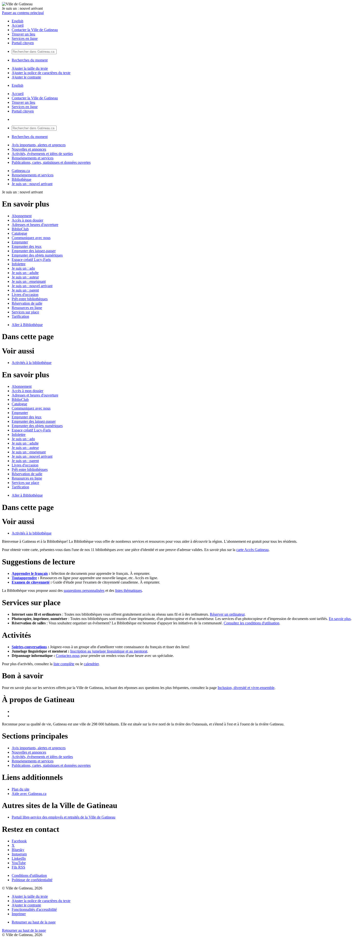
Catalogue (19, 233)
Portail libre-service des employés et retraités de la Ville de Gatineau (63, 817)
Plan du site (20, 789)
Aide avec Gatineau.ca (29, 794)
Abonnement (22, 216)
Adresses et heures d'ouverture (35, 225)
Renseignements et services (32, 158)
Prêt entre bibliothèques (30, 299)
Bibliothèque (21, 179)
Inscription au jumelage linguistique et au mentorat (108, 651)
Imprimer (19, 914)
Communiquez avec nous (31, 238)
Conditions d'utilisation (29, 875)
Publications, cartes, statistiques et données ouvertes (51, 162)
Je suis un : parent (25, 290)
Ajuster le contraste (26, 77)
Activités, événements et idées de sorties (42, 154)
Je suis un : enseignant (29, 281)
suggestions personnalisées (84, 590)
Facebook (19, 841)
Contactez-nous (68, 656)
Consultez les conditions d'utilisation (251, 623)
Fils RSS (18, 867)
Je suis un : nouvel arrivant (32, 184)
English (17, 21)
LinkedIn (19, 858)
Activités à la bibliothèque (31, 363)
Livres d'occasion (25, 295)
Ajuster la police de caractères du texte (41, 73)
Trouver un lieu (23, 34)
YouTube (19, 863)
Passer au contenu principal (23, 13)
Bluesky (18, 850)
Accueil (18, 25)
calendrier (91, 664)
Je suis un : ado (23, 268)
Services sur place (25, 312)
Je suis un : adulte (25, 273)
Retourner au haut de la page (34, 922)
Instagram (19, 854)
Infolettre (19, 264)
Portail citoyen (23, 43)
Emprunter (20, 242)
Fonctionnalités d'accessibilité (34, 909)
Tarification (20, 316)
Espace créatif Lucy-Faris (31, 260)
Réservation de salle (27, 303)
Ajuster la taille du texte (30, 68)
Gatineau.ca (21, 171)
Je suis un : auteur (25, 277)
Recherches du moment (30, 60)
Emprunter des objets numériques (37, 255)
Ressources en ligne (27, 308)
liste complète (63, 664)
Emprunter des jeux (27, 246)
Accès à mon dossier (27, 220)
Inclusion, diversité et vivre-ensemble (246, 688)
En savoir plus (340, 619)
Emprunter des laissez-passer (34, 251)
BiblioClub (20, 229)
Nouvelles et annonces (29, 149)
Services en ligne (25, 38)
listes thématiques (128, 590)
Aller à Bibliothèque (27, 325)
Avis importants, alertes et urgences (39, 145)
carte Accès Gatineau (252, 550)
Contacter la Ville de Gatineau (35, 30)
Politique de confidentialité (32, 880)
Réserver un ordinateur (227, 614)
